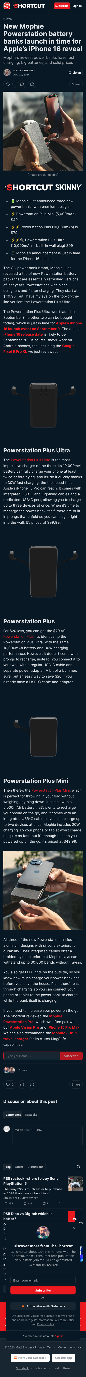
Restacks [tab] (31, 1115)
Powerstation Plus (18, 636)
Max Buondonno (24, 70)
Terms (51, 1347)
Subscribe (61, 6)
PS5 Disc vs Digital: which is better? (28, 1216)
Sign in (77, 6)
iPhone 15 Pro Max (64, 1027)
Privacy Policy (45, 1324)
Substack (22, 1368)
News (7, 18)
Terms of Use (66, 1316)
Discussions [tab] (35, 1167)
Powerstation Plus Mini (51, 790)
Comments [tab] (13, 1115)
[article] (43, 1191)
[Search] (78, 1167)
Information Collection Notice (56, 1320)
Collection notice (69, 1347)
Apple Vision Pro (24, 1027)
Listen (77, 72)
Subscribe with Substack (46, 1306)
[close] (74, 1227)
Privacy (40, 1347)
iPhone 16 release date (23, 334)
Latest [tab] (19, 1167)
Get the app (63, 1358)
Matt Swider (30, 1198)
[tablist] (21, 1115)
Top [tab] (8, 1167)
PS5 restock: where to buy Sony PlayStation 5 (31, 1181)
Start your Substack (32, 1358)
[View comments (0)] (22, 84)
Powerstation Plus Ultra (30, 460)
